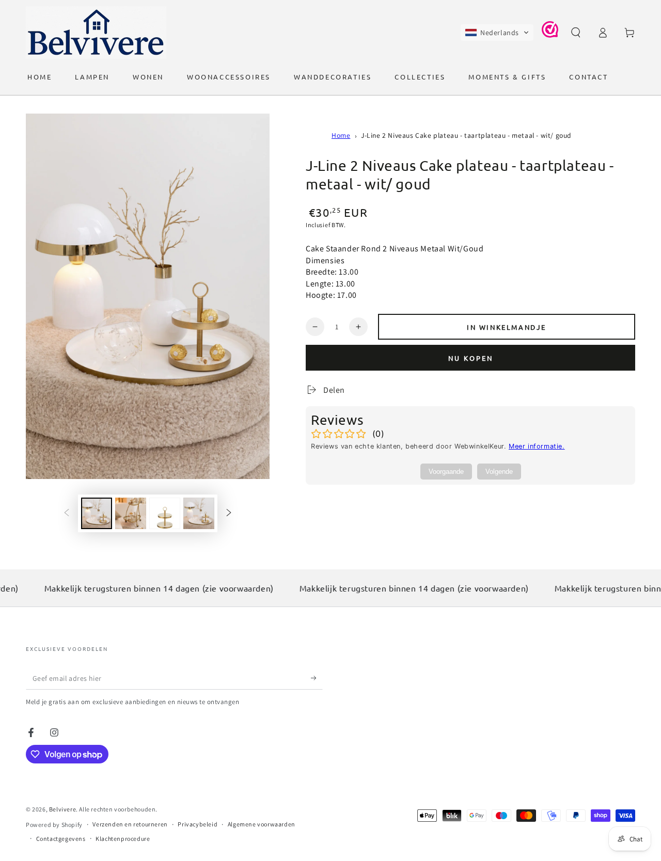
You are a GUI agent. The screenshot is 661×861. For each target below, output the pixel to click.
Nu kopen (470, 358)
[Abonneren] (317, 677)
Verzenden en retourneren (129, 824)
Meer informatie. (537, 446)
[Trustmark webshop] (550, 34)
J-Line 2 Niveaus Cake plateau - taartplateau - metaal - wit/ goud (466, 135)
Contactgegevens (61, 838)
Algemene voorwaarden (261, 824)
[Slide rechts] (228, 513)
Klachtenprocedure (123, 838)
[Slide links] (66, 513)
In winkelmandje (506, 327)
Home (341, 135)
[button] (497, 32)
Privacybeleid (197, 824)
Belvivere (62, 809)
